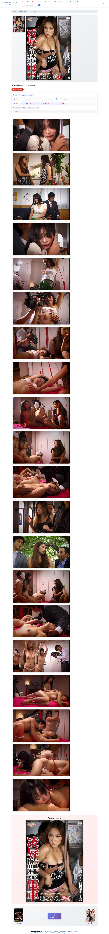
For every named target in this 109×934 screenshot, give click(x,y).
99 (29, 2)
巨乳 (57, 2)
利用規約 (36, 933)
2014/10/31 (24, 99)
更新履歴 (53, 933)
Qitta (62, 931)
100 (52, 2)
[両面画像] (48, 48)
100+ (34, 2)
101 (40, 2)
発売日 (73, 2)
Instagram (70, 931)
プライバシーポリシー (44, 933)
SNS (79, 2)
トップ (14, 11)
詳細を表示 (18, 111)
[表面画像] (19, 24)
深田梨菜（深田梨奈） (27, 95)
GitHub (75, 931)
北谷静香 (20, 11)
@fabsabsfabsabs (68, 933)
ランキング (65, 2)
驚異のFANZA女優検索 (11, 3)
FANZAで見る (18, 89)
